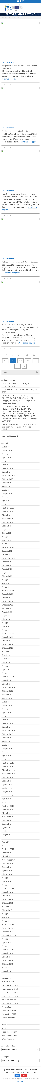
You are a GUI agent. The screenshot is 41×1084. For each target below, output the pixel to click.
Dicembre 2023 (8, 554)
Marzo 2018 (7, 802)
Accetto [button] (17, 1075)
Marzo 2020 (7, 716)
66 (34, 355)
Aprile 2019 (6, 755)
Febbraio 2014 (8, 949)
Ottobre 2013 (7, 964)
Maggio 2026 (7, 454)
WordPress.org (8, 1039)
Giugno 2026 (7, 450)
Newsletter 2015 (9, 1010)
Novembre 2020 (8, 687)
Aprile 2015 (6, 917)
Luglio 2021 (7, 658)
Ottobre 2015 (7, 903)
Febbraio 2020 (8, 719)
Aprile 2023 (6, 583)
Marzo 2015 (7, 921)
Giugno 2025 (7, 493)
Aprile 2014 (6, 942)
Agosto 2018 (7, 784)
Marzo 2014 (7, 946)
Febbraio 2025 (8, 508)
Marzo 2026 (7, 461)
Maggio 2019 (7, 752)
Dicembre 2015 (8, 895)
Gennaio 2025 (7, 511)
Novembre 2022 (8, 601)
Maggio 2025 (7, 497)
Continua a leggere (9, 79)
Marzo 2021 (7, 673)
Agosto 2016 (7, 870)
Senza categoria (8, 1017)
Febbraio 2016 (8, 888)
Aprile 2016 (6, 881)
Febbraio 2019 (8, 763)
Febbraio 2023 (8, 590)
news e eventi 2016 (10, 996)
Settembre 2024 (9, 525)
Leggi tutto (20, 1081)
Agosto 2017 (7, 827)
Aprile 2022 (6, 626)
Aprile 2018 (6, 798)
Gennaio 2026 (7, 468)
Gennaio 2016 (7, 892)
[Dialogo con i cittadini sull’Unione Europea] (20, 237)
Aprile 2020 (6, 712)
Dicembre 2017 (8, 813)
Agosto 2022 (7, 612)
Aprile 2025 (6, 500)
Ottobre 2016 (7, 863)
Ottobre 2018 (7, 777)
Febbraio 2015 (8, 924)
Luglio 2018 (7, 788)
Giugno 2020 (7, 705)
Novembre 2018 (8, 773)
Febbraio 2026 (8, 464)
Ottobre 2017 (7, 820)
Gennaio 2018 (7, 809)
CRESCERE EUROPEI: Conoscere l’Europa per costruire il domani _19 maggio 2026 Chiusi (19, 426)
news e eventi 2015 (10, 992)
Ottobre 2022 (7, 605)
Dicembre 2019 (8, 727)
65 (27, 355)
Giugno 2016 (7, 874)
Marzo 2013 (7, 967)
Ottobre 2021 (7, 648)
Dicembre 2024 (8, 515)
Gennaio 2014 (7, 953)
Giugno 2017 (7, 834)
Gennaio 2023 (7, 594)
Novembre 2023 (8, 558)
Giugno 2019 (7, 748)
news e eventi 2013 (10, 985)
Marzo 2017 (7, 845)
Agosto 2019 (7, 741)
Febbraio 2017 (8, 849)
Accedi (4, 1028)
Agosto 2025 (7, 486)
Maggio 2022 (7, 622)
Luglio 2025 (7, 490)
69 (20, 360)
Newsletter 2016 (9, 1014)
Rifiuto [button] (23, 1075)
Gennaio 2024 (7, 551)
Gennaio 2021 (7, 680)
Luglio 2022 (7, 615)
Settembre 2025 (9, 482)
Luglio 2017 (7, 831)
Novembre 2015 (8, 899)
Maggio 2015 (7, 913)
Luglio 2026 (7, 446)
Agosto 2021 (7, 655)
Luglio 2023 (7, 572)
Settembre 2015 (9, 906)
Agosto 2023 (7, 569)
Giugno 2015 (7, 910)
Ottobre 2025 (7, 479)
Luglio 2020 (7, 701)
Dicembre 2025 (8, 472)
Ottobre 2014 (7, 931)
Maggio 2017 (7, 838)
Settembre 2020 (9, 694)
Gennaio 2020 (7, 723)
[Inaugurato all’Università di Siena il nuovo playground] (20, 41)
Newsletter (6, 1007)
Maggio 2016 (7, 877)
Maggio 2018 (7, 795)
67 (5, 360)
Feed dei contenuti (10, 1032)
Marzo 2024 (7, 543)
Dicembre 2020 (8, 684)
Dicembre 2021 (8, 640)
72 (17, 366)
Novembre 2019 (8, 730)
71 (36, 360)
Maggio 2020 (7, 709)
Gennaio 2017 (7, 852)
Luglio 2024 (7, 529)
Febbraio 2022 (8, 633)
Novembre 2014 (8, 928)
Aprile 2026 (6, 457)
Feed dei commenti (10, 1035)
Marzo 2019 (7, 759)
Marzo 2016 (7, 885)
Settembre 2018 (9, 781)
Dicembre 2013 (8, 956)
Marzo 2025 (7, 504)
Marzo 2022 (7, 630)
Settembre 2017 (9, 824)
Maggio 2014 (7, 939)
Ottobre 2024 (7, 522)
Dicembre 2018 (8, 770)
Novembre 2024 (8, 518)
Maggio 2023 (7, 579)
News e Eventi (8, 981)
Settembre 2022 (9, 608)
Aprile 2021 (6, 669)
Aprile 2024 (6, 540)
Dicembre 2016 (8, 856)
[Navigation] (37, 8)
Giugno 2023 (7, 576)
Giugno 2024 (7, 533)
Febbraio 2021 (8, 676)
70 (28, 360)
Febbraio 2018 (8, 806)
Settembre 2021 (9, 651)
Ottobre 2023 (7, 561)
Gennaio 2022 (7, 637)
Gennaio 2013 (7, 971)
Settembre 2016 (9, 867)
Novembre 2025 (8, 475)
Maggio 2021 (7, 666)
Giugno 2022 (7, 619)
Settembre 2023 (9, 565)
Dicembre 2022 (8, 597)
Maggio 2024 (7, 536)
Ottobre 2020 (7, 691)
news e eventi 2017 (10, 999)
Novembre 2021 (8, 644)
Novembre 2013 (8, 960)
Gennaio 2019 (7, 766)
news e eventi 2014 (8, 62)
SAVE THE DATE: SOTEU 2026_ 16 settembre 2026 (16, 384)
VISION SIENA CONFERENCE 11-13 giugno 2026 (19, 390)
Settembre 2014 (9, 935)
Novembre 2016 (8, 860)
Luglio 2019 (7, 745)
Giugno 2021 (7, 662)
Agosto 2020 (7, 698)
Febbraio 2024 (8, 547)
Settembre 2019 (9, 737)
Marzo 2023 (7, 587)
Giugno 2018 (7, 791)
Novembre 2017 (8, 816)
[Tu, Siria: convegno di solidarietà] (20, 106)
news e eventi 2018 (10, 1003)
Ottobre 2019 (7, 734)
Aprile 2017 (6, 842)
